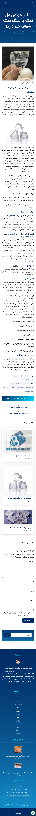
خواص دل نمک (27, 194)
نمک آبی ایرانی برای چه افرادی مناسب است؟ (17, 795)
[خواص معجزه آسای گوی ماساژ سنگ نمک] (18, 749)
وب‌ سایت (31, 600)
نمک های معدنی (20, 96)
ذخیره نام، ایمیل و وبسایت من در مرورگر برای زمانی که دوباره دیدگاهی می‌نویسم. (18, 614)
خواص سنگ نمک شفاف (17, 387)
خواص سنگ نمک (29, 387)
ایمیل (32, 591)
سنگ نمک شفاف (29, 391)
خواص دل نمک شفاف (15, 384)
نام (33, 581)
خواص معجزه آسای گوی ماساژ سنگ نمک (18, 756)
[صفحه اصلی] (33, 32)
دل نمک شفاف (26, 380)
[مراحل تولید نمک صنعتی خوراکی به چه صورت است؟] (18, 766)
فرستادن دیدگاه (28, 620)
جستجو (7, 635)
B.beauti (27, 376)
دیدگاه (31, 561)
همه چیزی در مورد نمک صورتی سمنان (17, 792)
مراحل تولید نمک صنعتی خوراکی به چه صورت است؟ (18, 773)
